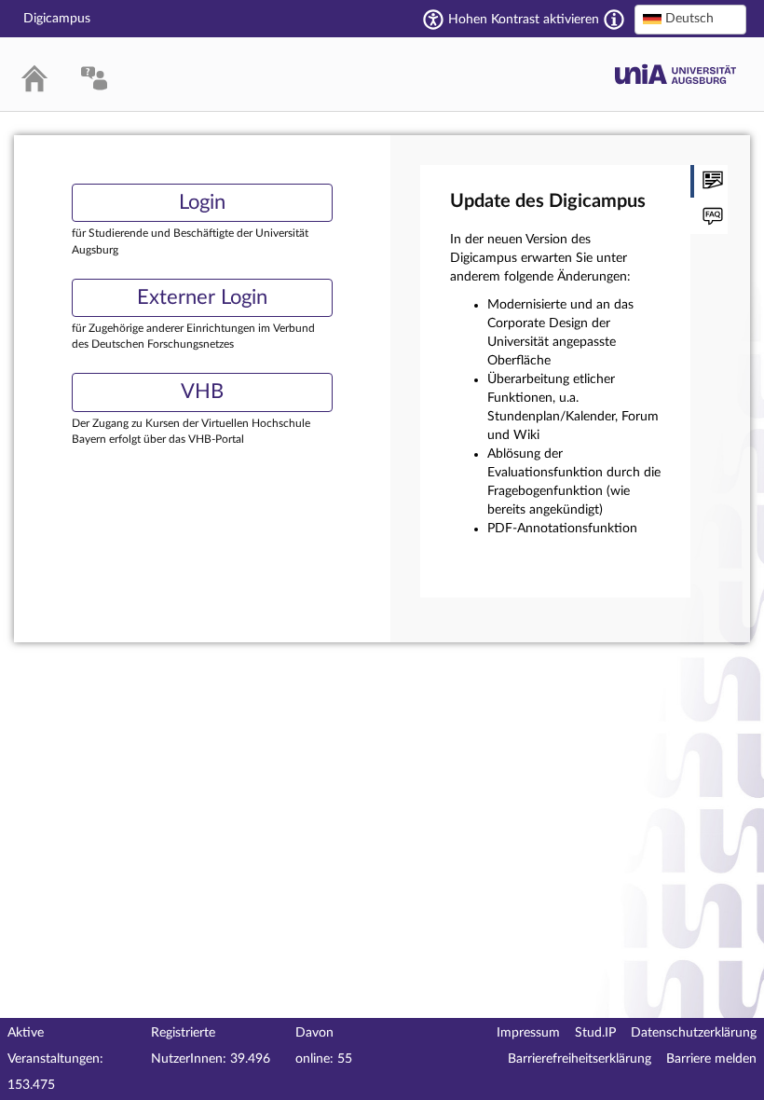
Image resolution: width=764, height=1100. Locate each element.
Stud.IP (595, 1032)
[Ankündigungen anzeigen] (709, 181)
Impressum (528, 1032)
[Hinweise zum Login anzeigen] (709, 217)
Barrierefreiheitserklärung (579, 1059)
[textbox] (690, 19)
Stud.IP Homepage (675, 74)
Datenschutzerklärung (694, 1032)
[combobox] (690, 19)
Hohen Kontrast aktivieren (523, 19)
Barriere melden (711, 1059)
